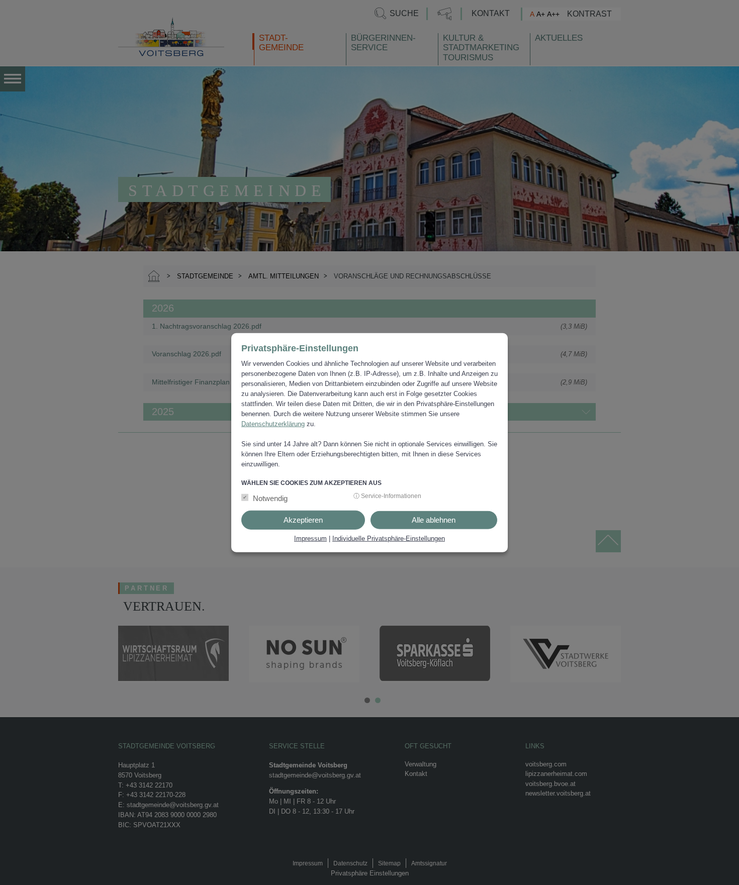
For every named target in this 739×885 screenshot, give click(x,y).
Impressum (310, 538)
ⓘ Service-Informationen (387, 495)
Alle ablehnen (433, 519)
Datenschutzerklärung (273, 424)
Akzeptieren (303, 519)
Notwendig (270, 498)
